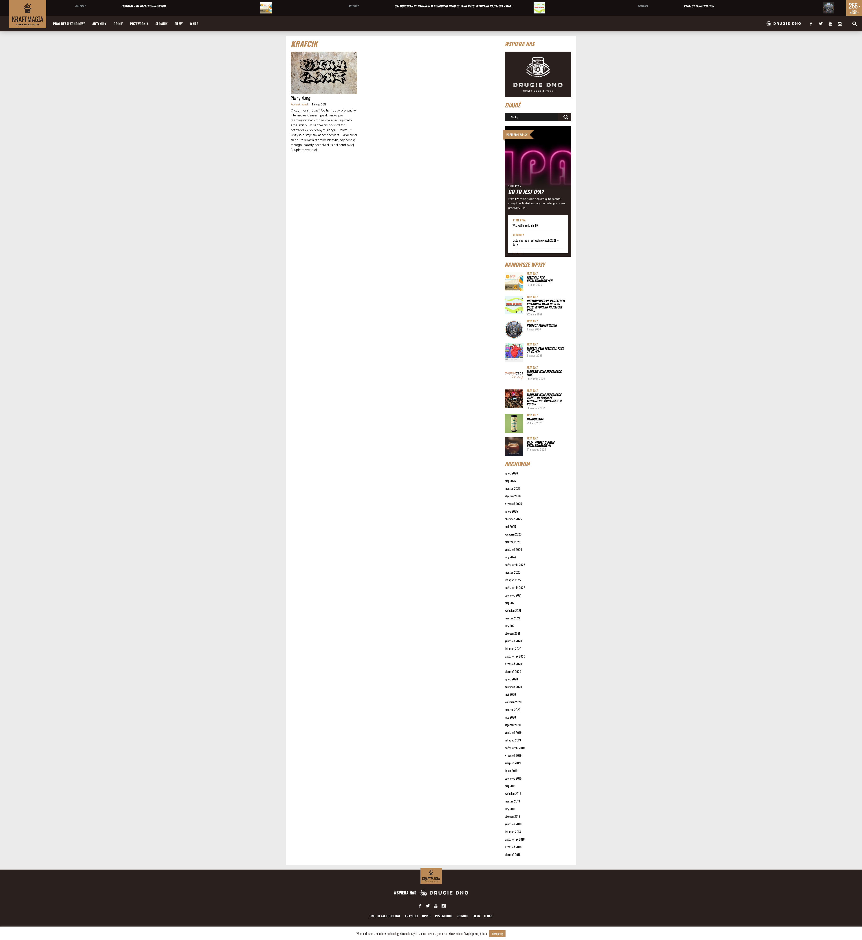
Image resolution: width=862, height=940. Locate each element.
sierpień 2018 (513, 854)
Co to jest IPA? (525, 192)
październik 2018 (515, 839)
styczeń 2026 (513, 496)
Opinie (118, 23)
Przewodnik (139, 23)
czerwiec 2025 (513, 518)
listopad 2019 (513, 740)
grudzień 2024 (513, 549)
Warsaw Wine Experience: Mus (544, 373)
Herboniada (535, 419)
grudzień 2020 (513, 640)
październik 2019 (515, 747)
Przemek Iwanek (299, 104)
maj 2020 (510, 694)
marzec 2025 (512, 541)
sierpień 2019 (513, 763)
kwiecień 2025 (513, 534)
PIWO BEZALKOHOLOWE (69, 23)
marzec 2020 (512, 709)
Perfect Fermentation (699, 6)
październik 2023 (515, 564)
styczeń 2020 (513, 724)
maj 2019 (510, 785)
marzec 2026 (512, 488)
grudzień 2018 (513, 824)
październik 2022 (515, 587)
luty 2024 (510, 557)
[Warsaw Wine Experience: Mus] (514, 375)
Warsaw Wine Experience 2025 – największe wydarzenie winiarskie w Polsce (544, 399)
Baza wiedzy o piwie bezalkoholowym (540, 444)
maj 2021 (510, 602)
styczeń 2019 (512, 816)
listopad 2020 (513, 648)
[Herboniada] (514, 423)
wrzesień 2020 (513, 663)
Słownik (161, 23)
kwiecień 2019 (513, 793)
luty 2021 (510, 625)
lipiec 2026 (511, 473)
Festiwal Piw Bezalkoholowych (143, 6)
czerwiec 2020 (513, 686)
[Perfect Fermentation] (828, 7)
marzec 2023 (512, 572)
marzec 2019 (512, 801)
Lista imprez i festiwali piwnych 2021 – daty (535, 242)
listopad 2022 (513, 579)
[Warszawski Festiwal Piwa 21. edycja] (514, 352)
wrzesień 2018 (513, 846)
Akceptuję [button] (497, 933)
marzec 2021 (512, 618)
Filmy (179, 23)
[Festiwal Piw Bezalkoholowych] (266, 7)
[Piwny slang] (324, 73)
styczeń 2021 (512, 633)
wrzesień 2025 (513, 503)
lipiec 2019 (511, 770)
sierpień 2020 (513, 671)
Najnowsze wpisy (525, 264)
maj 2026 (510, 480)
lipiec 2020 (511, 679)
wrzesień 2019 (513, 755)
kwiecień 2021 (513, 610)
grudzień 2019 (513, 732)
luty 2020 (510, 717)
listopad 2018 (513, 831)
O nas (194, 23)
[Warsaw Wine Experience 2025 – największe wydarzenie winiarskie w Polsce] (514, 398)
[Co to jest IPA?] (538, 170)
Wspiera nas (405, 893)
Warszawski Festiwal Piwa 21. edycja (545, 350)
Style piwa (514, 186)
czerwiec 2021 (513, 595)
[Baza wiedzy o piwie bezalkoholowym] (514, 446)
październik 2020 (515, 656)
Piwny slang (300, 98)
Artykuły (80, 6)
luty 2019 (510, 808)
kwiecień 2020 (513, 702)
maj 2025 (510, 526)
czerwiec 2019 (513, 778)
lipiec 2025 (511, 511)
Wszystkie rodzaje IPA (525, 225)
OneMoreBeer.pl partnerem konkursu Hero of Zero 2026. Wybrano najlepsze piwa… (453, 6)
